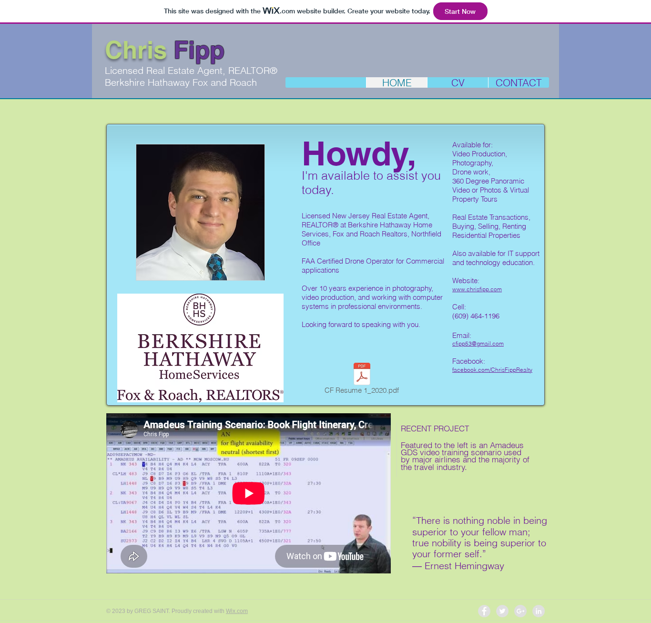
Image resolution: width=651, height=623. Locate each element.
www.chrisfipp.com (477, 289)
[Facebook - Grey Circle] (484, 611)
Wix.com (237, 611)
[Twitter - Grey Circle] (502, 611)
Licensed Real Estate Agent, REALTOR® (191, 70)
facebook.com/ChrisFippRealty (492, 369)
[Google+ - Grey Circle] (520, 611)
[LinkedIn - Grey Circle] (538, 611)
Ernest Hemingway (464, 566)
